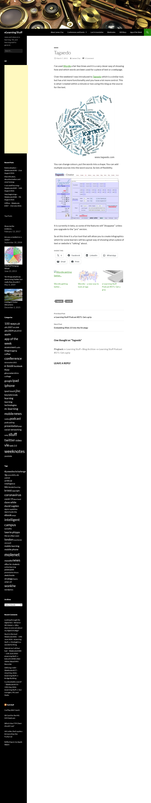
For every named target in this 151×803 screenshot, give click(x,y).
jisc (18, 391)
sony (6, 435)
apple (7, 334)
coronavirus (12, 495)
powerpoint (9, 570)
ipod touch (9, 391)
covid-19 (8, 499)
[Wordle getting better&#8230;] (64, 276)
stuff (13, 434)
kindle (15, 395)
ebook (8, 515)
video (18, 440)
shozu (16, 572)
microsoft (7, 543)
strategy (8, 578)
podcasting (9, 422)
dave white (10, 502)
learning (8, 398)
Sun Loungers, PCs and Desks (13, 692)
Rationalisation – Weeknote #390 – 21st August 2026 (13, 170)
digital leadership (10, 512)
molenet (12, 554)
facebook (18, 366)
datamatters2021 (10, 362)
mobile (9, 413)
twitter (9, 440)
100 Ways (122, 32)
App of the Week (136, 32)
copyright (16, 491)
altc (17, 475)
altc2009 (8, 330)
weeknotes (14, 451)
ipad (15, 380)
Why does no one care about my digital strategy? (13, 628)
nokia (6, 419)
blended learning (14, 487)
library (7, 535)
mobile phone (11, 549)
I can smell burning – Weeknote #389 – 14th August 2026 (13, 188)
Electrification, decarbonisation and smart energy (12, 179)
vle (6, 445)
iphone (9, 385)
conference (13, 358)
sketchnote (9, 575)
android (7, 478)
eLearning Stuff (13, 32)
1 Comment (89, 58)
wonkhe (10, 586)
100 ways (10, 323)
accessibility (11, 475)
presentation (11, 426)
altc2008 (16, 327)
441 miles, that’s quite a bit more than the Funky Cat (13, 734)
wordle (69, 301)
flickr (7, 369)
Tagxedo (97, 76)
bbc (6, 487)
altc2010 (18, 331)
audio (18, 347)
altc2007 (8, 327)
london (8, 539)
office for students (12, 564)
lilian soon (15, 536)
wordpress (8, 589)
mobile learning (11, 546)
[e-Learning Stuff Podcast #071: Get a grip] (112, 276)
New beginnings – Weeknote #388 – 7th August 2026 (12, 197)
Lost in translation (97, 32)
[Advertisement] (16, 109)
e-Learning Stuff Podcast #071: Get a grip (111, 287)
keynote (8, 394)
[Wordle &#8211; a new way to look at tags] (88, 276)
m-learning (11, 408)
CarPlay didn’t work (12, 710)
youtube (8, 456)
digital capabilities (11, 509)
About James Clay (57, 32)
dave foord (17, 499)
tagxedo (59, 301)
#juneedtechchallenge (15, 471)
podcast (15, 418)
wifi (10, 582)
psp (20, 426)
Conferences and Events (76, 32)
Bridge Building (10, 678)
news (56, 47)
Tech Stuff (10, 705)
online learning (10, 567)
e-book (8, 366)
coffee (7, 354)
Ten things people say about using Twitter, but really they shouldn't (13, 279)
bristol (7, 490)
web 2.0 (13, 445)
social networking (13, 429)
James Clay (76, 58)
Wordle (67, 66)
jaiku (10, 528)
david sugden (11, 506)
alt (18, 323)
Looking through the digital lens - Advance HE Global (12, 622)
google (8, 380)
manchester (18, 540)
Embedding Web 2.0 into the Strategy (71, 326)
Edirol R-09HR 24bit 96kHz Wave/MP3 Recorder (12, 661)
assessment (10, 347)
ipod (6, 529)
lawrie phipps (12, 532)
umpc (6, 582)
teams (15, 579)
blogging (13, 350)
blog (6, 350)
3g (5, 474)
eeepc (14, 515)
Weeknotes (111, 32)
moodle (8, 560)
